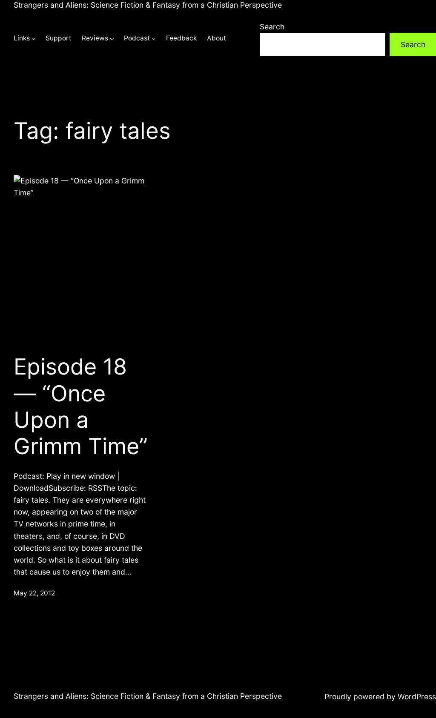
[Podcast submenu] (153, 38)
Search (272, 26)
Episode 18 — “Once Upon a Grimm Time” (81, 407)
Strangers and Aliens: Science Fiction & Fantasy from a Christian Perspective (148, 4)
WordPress (417, 696)
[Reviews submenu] (112, 38)
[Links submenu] (33, 38)
